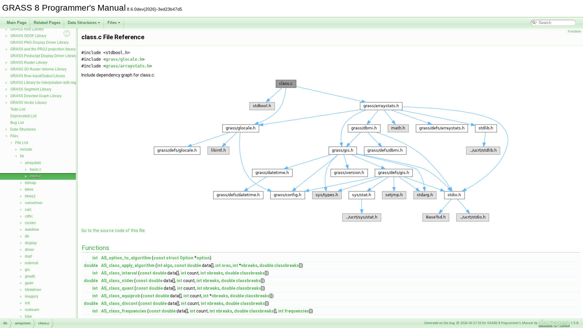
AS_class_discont (119, 303)
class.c (35, 176)
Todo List (17, 109)
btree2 (30, 196)
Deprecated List (23, 116)
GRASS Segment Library (30, 89)
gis (27, 270)
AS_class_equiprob (120, 295)
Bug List (17, 123)
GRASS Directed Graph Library (36, 96)
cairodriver (34, 203)
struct (172, 257)
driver (29, 250)
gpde (29, 283)
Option (186, 257)
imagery (31, 296)
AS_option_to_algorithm (126, 257)
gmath (30, 276)
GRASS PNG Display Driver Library (39, 42)
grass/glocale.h (124, 59)
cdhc (29, 216)
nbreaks (249, 265)
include (26, 149)
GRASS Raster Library (28, 62)
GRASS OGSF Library (28, 36)
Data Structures (82, 22)
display (31, 243)
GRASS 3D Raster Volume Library (38, 69)
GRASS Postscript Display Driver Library (43, 56)
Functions (574, 31)
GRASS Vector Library (28, 103)
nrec (226, 265)
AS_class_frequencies (123, 311)
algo (167, 265)
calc (28, 209)
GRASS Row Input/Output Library (37, 76)
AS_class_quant (117, 288)
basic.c (35, 169)
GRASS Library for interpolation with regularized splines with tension (66, 82)
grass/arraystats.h (127, 65)
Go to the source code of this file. (113, 230)
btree (29, 189)
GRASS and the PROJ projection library (43, 49)
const (159, 257)
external (31, 263)
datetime (32, 229)
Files (112, 22)
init (27, 303)
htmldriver (33, 290)
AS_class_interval (119, 273)
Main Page (16, 22)
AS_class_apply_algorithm (128, 265)
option (203, 257)
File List (21, 143)
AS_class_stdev (117, 280)
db (27, 236)
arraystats (33, 163)
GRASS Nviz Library (27, 29)
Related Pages (47, 22)
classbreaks (286, 265)
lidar (28, 316)
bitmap (30, 183)
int (95, 257)
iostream (32, 310)
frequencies (297, 311)
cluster (30, 223)
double (91, 265)
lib (22, 156)
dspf (28, 256)
